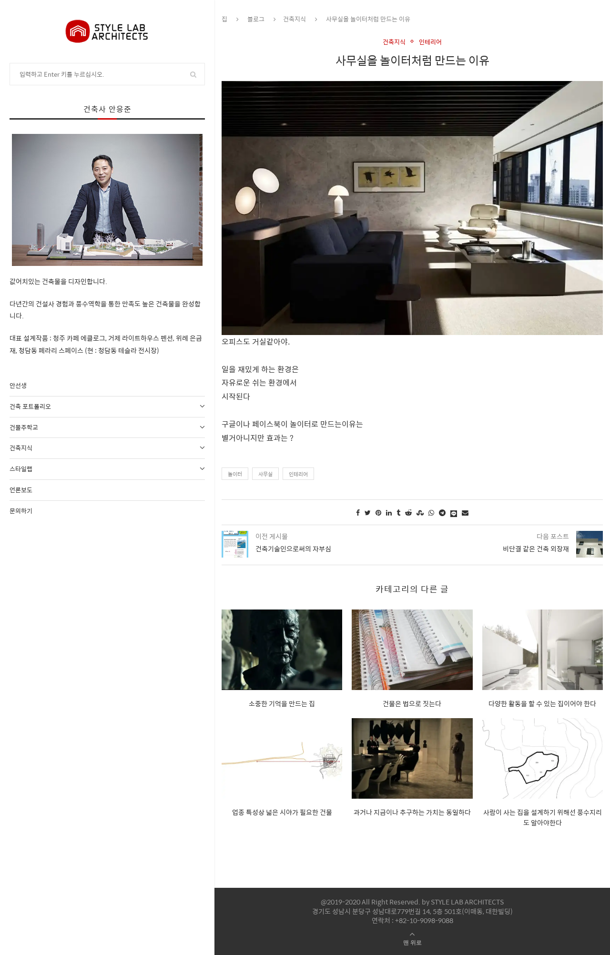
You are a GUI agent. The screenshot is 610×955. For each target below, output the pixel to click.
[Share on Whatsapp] (431, 512)
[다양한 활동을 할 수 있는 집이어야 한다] (542, 650)
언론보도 (21, 490)
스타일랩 (21, 469)
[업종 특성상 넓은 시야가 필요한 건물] (282, 758)
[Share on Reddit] (408, 512)
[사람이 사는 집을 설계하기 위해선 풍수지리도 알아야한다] (542, 758)
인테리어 (430, 42)
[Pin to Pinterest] (378, 512)
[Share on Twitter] (368, 512)
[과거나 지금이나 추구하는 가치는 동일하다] (412, 758)
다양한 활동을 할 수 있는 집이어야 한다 (542, 703)
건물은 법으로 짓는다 (412, 703)
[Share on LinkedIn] (389, 512)
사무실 (265, 474)
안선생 (18, 385)
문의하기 (21, 511)
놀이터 (235, 474)
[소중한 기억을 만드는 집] (282, 650)
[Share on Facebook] (358, 512)
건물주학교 (24, 427)
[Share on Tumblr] (398, 512)
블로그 (255, 19)
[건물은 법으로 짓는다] (412, 650)
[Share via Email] (465, 512)
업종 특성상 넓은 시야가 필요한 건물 (282, 812)
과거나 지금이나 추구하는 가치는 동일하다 (412, 812)
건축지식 (21, 448)
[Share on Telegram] (442, 512)
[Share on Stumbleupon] (420, 512)
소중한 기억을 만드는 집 (282, 703)
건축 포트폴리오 (30, 406)
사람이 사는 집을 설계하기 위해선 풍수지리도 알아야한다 (542, 817)
